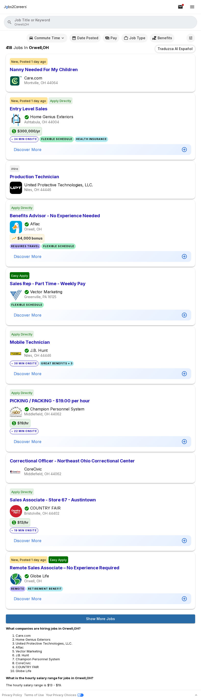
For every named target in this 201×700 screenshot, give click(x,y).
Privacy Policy (12, 695)
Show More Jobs (100, 619)
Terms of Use (34, 695)
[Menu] (192, 7)
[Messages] (180, 7)
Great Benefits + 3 (57, 363)
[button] (100, 22)
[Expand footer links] (196, 695)
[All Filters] (190, 38)
